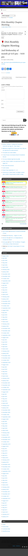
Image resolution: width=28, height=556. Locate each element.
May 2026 (5, 262)
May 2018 (5, 480)
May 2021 (5, 398)
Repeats (20, 34)
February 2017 (6, 514)
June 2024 (5, 314)
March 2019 (5, 457)
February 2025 (6, 296)
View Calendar (23, 223)
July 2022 (5, 367)
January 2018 (6, 489)
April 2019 (5, 455)
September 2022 (6, 362)
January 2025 (6, 299)
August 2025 (5, 283)
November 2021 (6, 385)
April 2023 (5, 346)
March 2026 (5, 267)
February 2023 (6, 351)
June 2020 (5, 423)
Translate (11, 17)
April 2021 (5, 401)
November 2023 (6, 330)
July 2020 (5, 421)
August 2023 (5, 337)
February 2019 (6, 460)
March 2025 (5, 294)
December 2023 (6, 328)
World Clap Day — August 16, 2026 (14, 235)
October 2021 (6, 387)
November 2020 (6, 412)
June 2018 (5, 478)
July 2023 (5, 339)
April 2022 (5, 373)
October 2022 (6, 360)
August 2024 (5, 310)
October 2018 (6, 469)
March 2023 (5, 348)
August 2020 (5, 419)
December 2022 (6, 355)
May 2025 (5, 290)
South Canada (6, 167)
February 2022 (6, 378)
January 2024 (6, 326)
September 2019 (6, 444)
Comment (2, 91)
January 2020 (6, 435)
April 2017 (5, 509)
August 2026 (5, 256)
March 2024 (5, 321)
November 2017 (6, 494)
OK (24, 120)
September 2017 (6, 498)
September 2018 (6, 471)
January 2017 (6, 516)
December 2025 (6, 274)
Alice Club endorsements (8, 165)
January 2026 (6, 271)
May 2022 (5, 371)
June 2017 (5, 505)
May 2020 (5, 426)
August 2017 (5, 500)
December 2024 (6, 301)
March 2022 (5, 376)
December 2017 (6, 491)
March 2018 (5, 484)
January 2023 (6, 353)
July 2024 (5, 312)
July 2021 (5, 394)
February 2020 (6, 432)
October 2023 (6, 333)
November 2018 (6, 466)
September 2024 (6, 308)
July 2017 (5, 503)
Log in (4, 524)
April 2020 (5, 428)
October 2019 (6, 441)
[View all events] (25, 32)
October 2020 (6, 414)
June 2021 (5, 396)
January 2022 (6, 380)
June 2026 (5, 260)
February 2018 (6, 487)
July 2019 (5, 448)
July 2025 (5, 285)
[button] (25, 34)
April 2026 (5, 265)
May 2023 (5, 344)
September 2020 (6, 416)
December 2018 (6, 464)
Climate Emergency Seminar (21, 77)
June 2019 (5, 450)
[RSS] (26, 3)
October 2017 (6, 496)
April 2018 (5, 482)
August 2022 (5, 364)
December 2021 (6, 382)
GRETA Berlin (6, 231)
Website (2, 107)
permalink (8, 72)
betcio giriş (5, 242)
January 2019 (6, 462)
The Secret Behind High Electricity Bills (11, 159)
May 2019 (5, 453)
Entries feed (5, 526)
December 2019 (6, 437)
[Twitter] (24, 3)
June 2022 (5, 369)
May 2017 (5, 507)
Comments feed (6, 529)
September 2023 (6, 335)
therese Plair (6, 237)
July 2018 (5, 475)
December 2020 (6, 410)
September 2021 (6, 389)
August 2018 (5, 473)
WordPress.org (6, 531)
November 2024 (6, 303)
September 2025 (6, 280)
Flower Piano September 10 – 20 (10, 170)
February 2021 (6, 405)
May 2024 (5, 317)
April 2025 (5, 292)
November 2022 (6, 358)
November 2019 (6, 439)
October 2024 (6, 305)
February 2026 (6, 269)
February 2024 (6, 324)
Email (2, 105)
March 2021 (5, 403)
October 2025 (6, 278)
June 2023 (5, 342)
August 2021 (5, 392)
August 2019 (5, 446)
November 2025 (6, 276)
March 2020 (5, 430)
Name (2, 101)
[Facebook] (23, 3)
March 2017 (5, 512)
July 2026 (5, 258)
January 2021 (6, 407)
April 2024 (5, 319)
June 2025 (5, 287)
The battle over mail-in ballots (9, 152)
